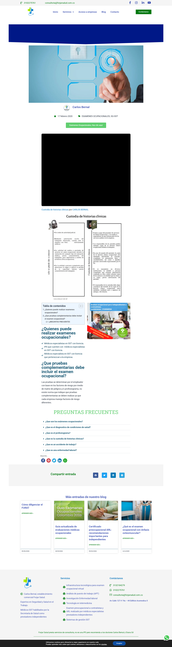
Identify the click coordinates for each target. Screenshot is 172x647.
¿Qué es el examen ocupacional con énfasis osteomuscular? (136, 529)
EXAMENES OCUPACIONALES (96, 116)
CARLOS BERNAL (80, 209)
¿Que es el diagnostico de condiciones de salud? (68, 427)
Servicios (67, 12)
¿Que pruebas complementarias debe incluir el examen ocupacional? (63, 317)
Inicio (55, 12)
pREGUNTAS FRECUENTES (59, 322)
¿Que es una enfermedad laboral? (61, 450)
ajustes (104, 644)
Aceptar (119, 643)
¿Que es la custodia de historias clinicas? (64, 438)
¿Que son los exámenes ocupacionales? (64, 421)
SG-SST (114, 116)
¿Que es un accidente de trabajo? (60, 444)
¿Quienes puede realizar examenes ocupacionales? (59, 311)
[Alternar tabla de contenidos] (79, 306)
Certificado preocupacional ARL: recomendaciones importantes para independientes (100, 533)
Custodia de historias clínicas (55, 209)
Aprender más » (27, 513)
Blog (104, 12)
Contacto (114, 12)
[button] (86, 421)
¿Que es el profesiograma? (57, 433)
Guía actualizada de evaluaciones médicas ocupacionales (67, 529)
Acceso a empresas (88, 12)
